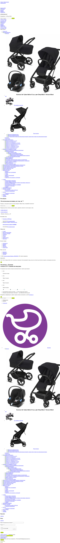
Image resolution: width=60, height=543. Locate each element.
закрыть (2, 516)
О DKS (4, 231)
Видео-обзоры (5, 237)
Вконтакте (5, 253)
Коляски (4, 244)
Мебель (4, 245)
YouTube (4, 254)
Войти (2, 532)
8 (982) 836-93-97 (56, 6)
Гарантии (5, 234)
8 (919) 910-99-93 (4, 212)
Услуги (4, 235)
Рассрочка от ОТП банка (7, 218)
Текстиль (4, 246)
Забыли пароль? (3, 534)
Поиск (13, 18)
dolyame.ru (31, 294)
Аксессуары (5, 247)
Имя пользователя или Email (6, 522)
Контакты (5, 238)
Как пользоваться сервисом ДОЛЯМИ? (9, 224)
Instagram (4, 252)
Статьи (4, 236)
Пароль (2, 524)
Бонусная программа (7, 232)
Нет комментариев (11, 221)
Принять (2, 539)
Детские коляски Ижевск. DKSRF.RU (11, 256)
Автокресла (5, 243)
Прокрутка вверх (3, 536)
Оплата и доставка (6, 233)
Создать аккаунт (9, 535)
